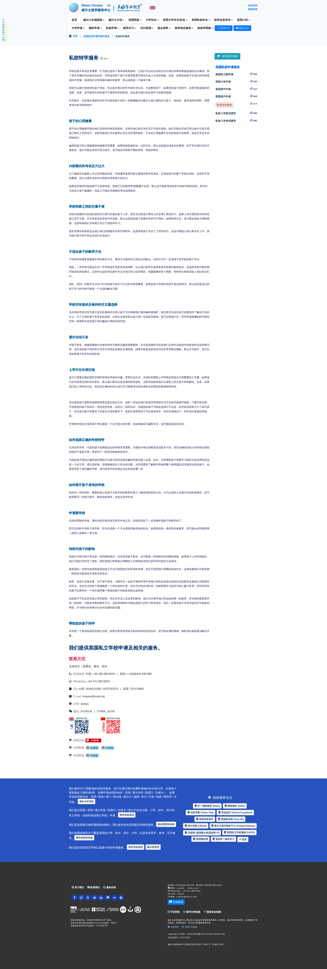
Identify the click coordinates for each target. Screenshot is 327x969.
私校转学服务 (225, 104)
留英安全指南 (213, 911)
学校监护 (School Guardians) (236, 812)
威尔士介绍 (115, 19)
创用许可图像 (190, 927)
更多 (244, 839)
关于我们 (79, 887)
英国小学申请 (236, 81)
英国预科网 (201, 839)
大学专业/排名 (174, 19)
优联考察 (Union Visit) (202, 812)
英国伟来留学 (205, 819)
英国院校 (133, 19)
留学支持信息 (192, 911)
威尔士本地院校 (92, 19)
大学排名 (151, 19)
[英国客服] (92, 755)
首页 (74, 19)
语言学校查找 (135, 847)
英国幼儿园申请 (236, 74)
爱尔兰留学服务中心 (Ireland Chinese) (234, 825)
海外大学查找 (86, 801)
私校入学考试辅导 (236, 120)
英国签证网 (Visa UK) (232, 819)
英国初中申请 (236, 89)
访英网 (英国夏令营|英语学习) (203, 832)
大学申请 (77, 28)
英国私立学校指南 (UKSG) (240, 832)
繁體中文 (225, 28)
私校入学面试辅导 (236, 113)
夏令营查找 (153, 847)
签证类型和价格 (166, 824)
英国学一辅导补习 (225, 839)
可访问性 (175, 911)
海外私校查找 (127, 814)
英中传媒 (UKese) (197, 825)
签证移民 (163, 28)
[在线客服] (93, 740)
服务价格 (111, 887)
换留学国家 (204, 28)
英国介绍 (242, 19)
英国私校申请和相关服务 (96, 36)
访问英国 (145, 28)
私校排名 (200, 19)
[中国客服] (92, 747)
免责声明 (174, 927)
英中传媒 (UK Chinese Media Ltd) (209, 934)
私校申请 (111, 28)
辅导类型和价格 (84, 837)
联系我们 (95, 887)
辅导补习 (128, 28)
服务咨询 (243, 28)
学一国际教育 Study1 (208, 805)
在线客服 (178, 902)
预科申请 (94, 28)
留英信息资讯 (222, 19)
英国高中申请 (236, 96)
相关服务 (183, 28)
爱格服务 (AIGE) (236, 805)
